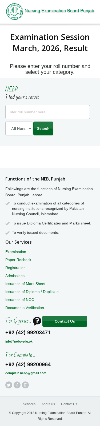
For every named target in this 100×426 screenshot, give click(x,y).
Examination (15, 252)
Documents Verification (24, 308)
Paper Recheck (18, 260)
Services (29, 404)
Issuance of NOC (19, 300)
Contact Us (65, 321)
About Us (48, 404)
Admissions (15, 276)
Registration (15, 268)
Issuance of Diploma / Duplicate (32, 292)
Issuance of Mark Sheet (25, 284)
